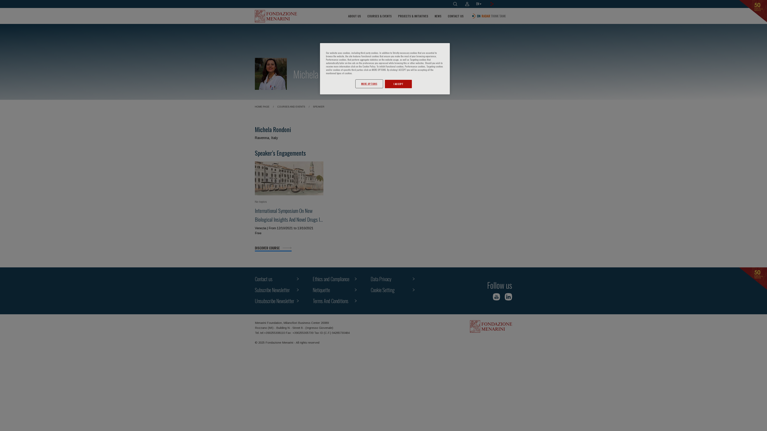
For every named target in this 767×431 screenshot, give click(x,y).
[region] (385, 68)
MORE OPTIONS (369, 83)
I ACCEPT (398, 84)
